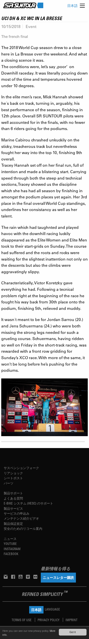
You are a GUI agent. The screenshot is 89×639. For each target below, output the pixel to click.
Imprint (72, 620)
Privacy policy (49, 620)
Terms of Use (22, 620)
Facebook (11, 554)
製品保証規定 (13, 523)
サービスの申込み (16, 513)
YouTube (10, 543)
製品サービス (13, 508)
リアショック (13, 473)
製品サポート (13, 493)
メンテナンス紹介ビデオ (21, 518)
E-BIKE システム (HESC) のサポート (28, 503)
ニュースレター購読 (58, 577)
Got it (72, 632)
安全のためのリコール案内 (23, 528)
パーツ (8, 483)
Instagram (12, 549)
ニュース (10, 538)
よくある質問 (13, 498)
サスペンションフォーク (21, 468)
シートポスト (13, 478)
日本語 (72, 5)
